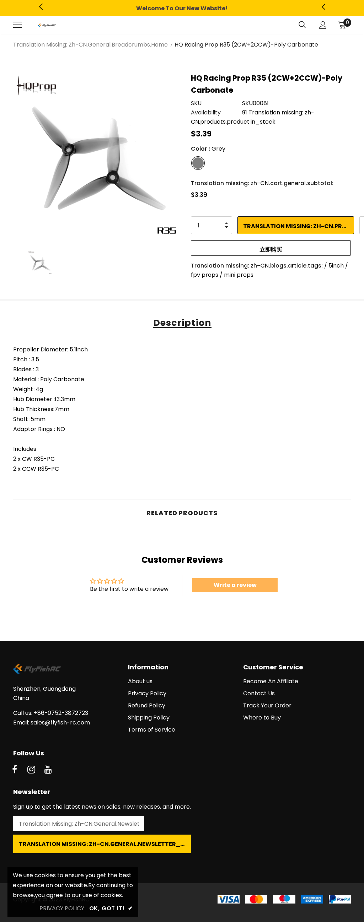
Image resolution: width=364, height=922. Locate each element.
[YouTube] (48, 770)
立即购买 (270, 250)
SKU (196, 103)
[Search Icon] (302, 24)
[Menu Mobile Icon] (17, 25)
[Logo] (47, 25)
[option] (182, 8)
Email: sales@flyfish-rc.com (51, 722)
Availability (206, 112)
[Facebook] (14, 770)
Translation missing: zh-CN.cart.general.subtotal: (262, 183)
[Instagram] (31, 770)
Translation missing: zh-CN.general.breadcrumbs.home (90, 45)
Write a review (235, 585)
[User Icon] (323, 25)
